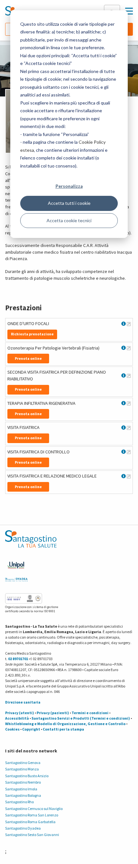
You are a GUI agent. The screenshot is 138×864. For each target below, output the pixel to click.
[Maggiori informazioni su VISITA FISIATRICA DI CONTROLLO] (129, 451)
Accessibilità (17, 718)
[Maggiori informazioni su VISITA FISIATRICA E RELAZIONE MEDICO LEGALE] (129, 476)
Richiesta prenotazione (32, 334)
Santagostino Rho (19, 801)
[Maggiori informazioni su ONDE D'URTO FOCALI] (129, 323)
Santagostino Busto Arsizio (26, 775)
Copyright (31, 729)
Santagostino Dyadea (23, 828)
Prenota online (28, 358)
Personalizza (69, 186)
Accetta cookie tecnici (69, 220)
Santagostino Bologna (23, 795)
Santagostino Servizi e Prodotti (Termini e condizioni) (80, 718)
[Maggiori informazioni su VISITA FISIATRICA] (129, 427)
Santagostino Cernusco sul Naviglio (34, 808)
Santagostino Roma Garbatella (30, 821)
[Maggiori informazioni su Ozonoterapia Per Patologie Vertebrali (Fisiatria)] (129, 347)
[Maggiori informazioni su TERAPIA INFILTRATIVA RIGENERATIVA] (129, 403)
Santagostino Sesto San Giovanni (32, 834)
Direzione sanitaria (22, 702)
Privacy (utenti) (19, 712)
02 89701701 (18, 658)
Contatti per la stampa (63, 729)
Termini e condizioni (90, 712)
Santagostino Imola (21, 789)
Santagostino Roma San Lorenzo (31, 815)
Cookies (12, 729)
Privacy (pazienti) (53, 712)
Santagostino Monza (22, 769)
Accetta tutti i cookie (69, 203)
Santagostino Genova (22, 762)
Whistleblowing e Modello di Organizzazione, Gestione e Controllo (65, 723)
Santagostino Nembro (23, 782)
